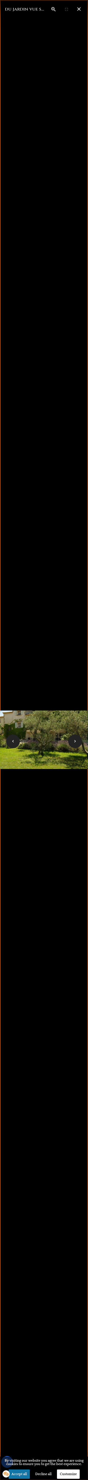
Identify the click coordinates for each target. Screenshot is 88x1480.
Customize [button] (68, 1474)
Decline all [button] (43, 1474)
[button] (6, 1474)
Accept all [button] (19, 1474)
